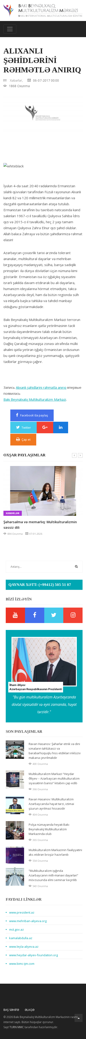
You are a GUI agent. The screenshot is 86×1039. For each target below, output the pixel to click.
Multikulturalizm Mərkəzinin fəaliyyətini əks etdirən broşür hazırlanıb (55, 852)
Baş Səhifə (11, 1010)
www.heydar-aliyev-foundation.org (33, 955)
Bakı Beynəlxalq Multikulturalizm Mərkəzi (34, 399)
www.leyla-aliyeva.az (24, 946)
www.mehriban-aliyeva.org (28, 921)
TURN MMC (16, 1027)
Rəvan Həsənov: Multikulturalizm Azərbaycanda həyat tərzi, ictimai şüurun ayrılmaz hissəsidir (51, 803)
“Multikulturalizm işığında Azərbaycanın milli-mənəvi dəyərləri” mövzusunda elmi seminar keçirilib (53, 875)
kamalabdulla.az (20, 938)
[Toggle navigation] (9, 29)
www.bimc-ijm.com (21, 964)
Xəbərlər (33, 513)
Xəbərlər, (16, 80)
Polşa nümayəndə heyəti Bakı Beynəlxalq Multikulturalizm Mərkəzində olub (49, 829)
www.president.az (21, 912)
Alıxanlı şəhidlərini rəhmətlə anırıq (41, 387)
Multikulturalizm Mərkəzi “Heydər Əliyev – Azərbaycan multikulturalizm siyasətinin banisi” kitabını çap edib (54, 778)
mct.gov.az (16, 929)
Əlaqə (29, 1010)
